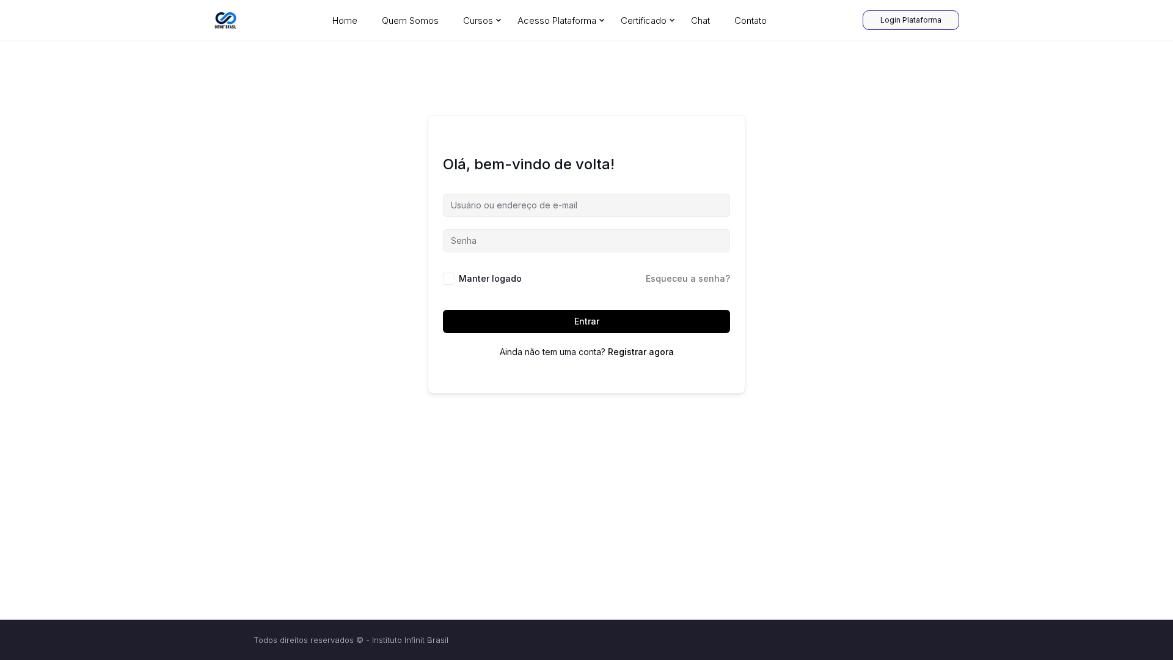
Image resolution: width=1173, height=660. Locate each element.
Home (344, 20)
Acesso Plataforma (556, 20)
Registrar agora (641, 351)
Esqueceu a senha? (688, 278)
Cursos (478, 20)
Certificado (644, 20)
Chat (700, 20)
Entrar (586, 321)
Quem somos (410, 20)
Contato (750, 20)
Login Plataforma (910, 19)
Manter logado (490, 278)
